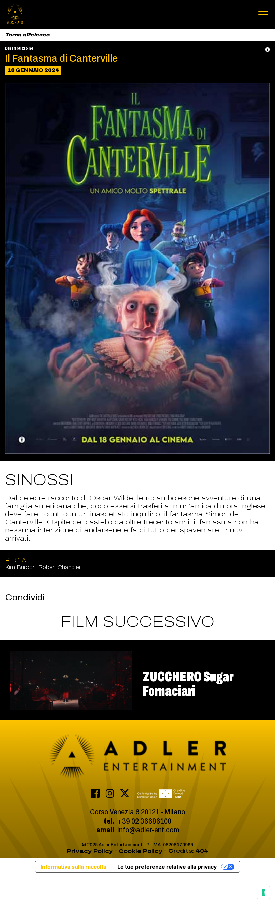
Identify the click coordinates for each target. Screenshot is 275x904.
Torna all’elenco (27, 35)
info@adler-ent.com (148, 830)
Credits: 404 (188, 851)
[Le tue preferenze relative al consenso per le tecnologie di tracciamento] (263, 892)
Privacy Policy (90, 851)
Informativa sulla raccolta (73, 866)
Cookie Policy (140, 851)
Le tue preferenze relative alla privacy (167, 866)
